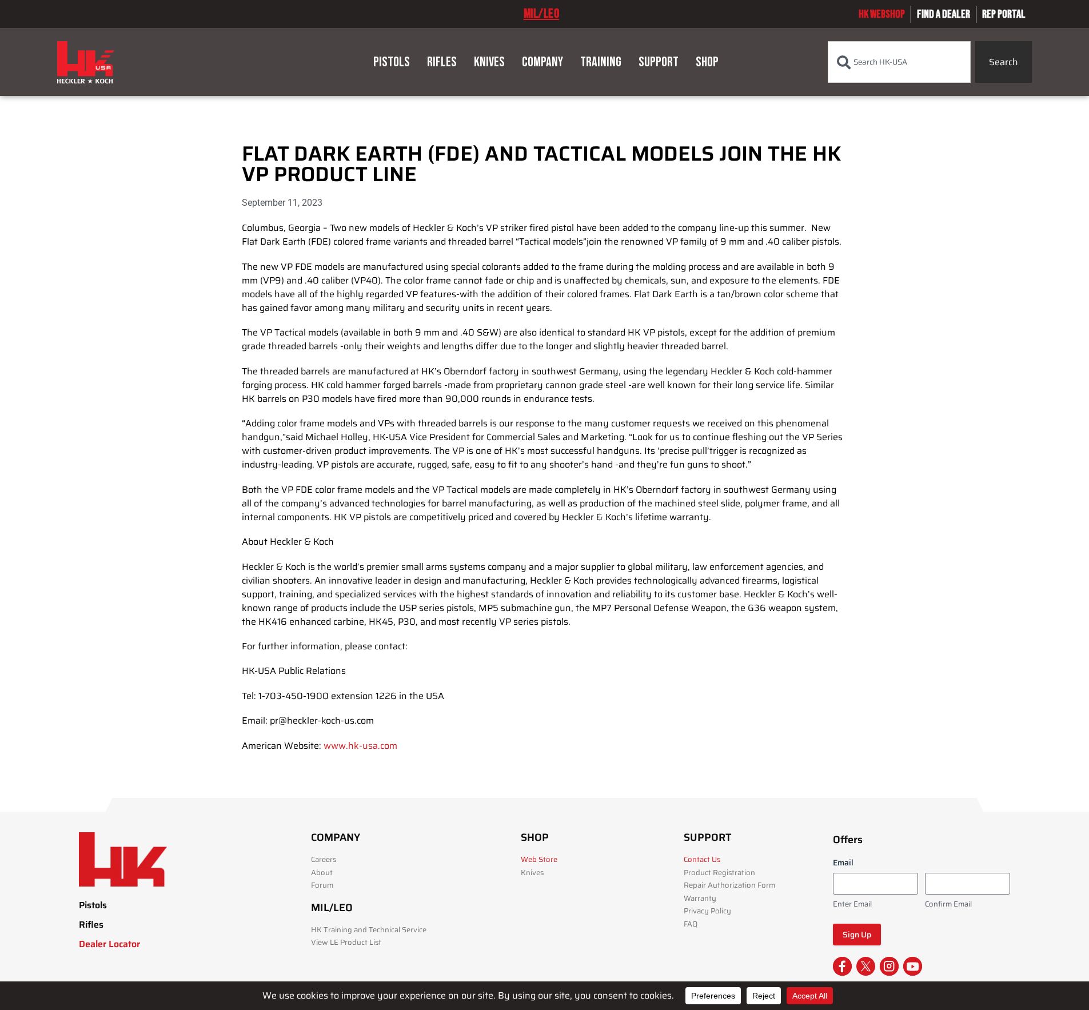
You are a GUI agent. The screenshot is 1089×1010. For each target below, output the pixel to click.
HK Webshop (882, 14)
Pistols (391, 62)
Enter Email (852, 904)
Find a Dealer (943, 14)
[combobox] (899, 62)
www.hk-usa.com (360, 745)
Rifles (442, 62)
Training (600, 62)
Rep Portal (1004, 14)
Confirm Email (948, 904)
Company (542, 62)
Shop (707, 62)
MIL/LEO (542, 14)
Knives (489, 62)
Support (659, 62)
